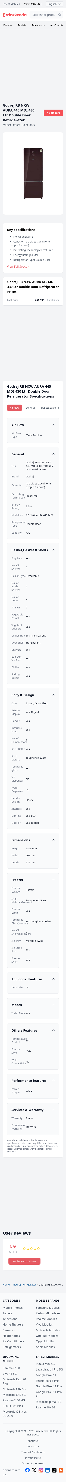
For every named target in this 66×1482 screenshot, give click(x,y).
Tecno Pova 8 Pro (47, 1381)
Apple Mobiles (45, 1347)
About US (33, 1440)
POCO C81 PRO (13, 1406)
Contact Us (33, 1446)
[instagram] (41, 1472)
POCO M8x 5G (31, 4)
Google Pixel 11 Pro (49, 1386)
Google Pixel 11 (46, 1375)
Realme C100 (11, 1368)
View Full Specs (17, 266)
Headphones (11, 1336)
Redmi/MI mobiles (48, 1313)
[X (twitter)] (34, 1472)
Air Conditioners (13, 1341)
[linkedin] (47, 1472)
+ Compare (53, 112)
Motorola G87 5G (14, 1389)
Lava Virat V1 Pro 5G (49, 1369)
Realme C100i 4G (14, 1400)
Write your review (24, 1261)
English (52, 4)
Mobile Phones (13, 1308)
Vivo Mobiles (44, 1324)
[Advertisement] (33, 64)
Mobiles (7, 25)
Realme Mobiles (46, 1319)
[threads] (54, 1472)
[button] (33, 424)
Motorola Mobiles (48, 1330)
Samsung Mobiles (48, 1308)
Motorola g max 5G (49, 1402)
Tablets (22, 25)
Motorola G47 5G (14, 1395)
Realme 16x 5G (45, 1407)
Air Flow (14, 407)
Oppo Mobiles (45, 1341)
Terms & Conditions (33, 1452)
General (30, 407)
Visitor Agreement (33, 1463)
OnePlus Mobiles (47, 1336)
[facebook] (27, 1472)
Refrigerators (12, 1347)
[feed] (61, 1472)
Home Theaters (13, 1324)
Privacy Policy (33, 1457)
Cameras (9, 1330)
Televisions (38, 25)
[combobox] (46, 14)
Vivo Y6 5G (10, 1374)
